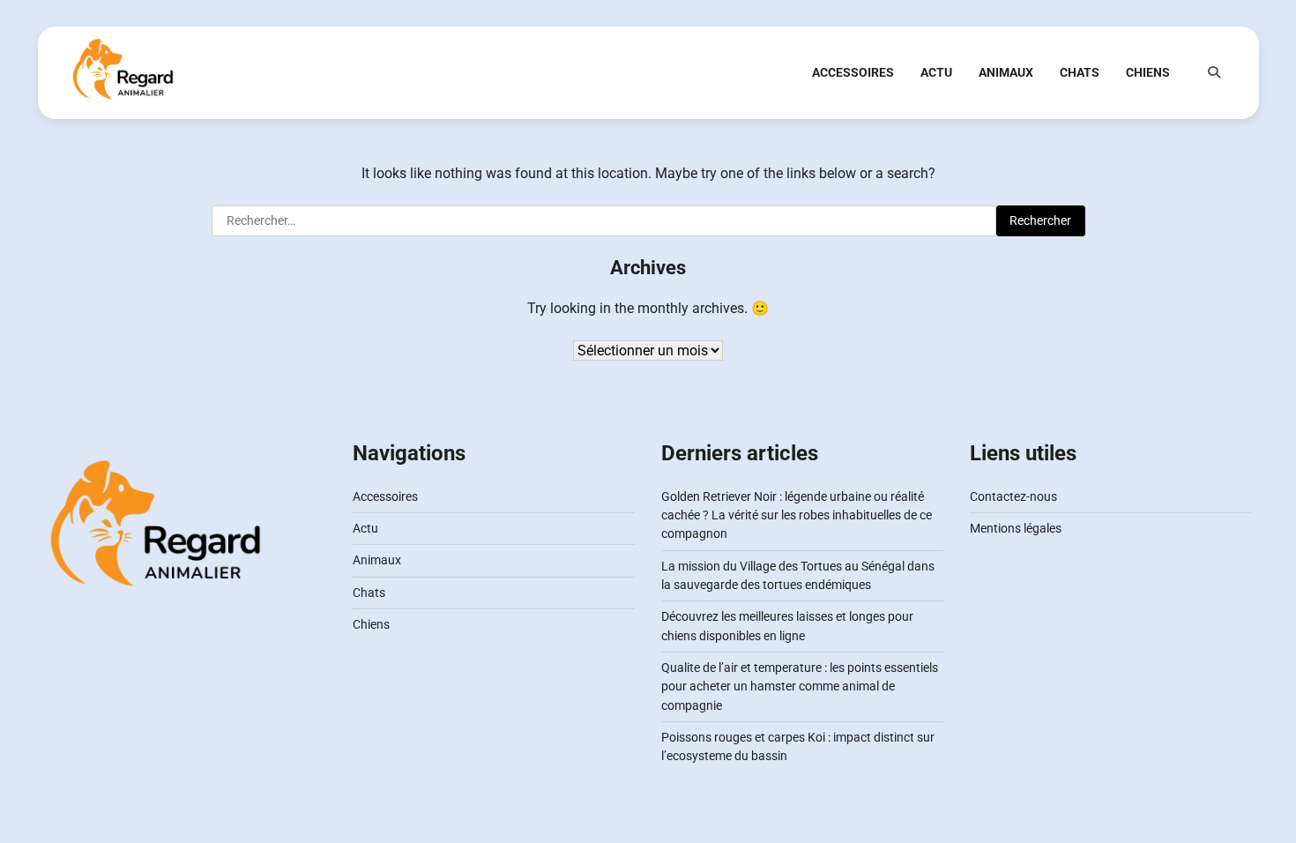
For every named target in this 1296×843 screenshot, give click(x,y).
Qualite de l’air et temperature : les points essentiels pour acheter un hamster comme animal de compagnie (799, 686)
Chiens (1148, 72)
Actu (936, 72)
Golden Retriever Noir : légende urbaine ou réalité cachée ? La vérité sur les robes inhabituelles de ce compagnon (796, 515)
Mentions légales (1015, 528)
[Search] (1214, 72)
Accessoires (853, 72)
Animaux (1006, 72)
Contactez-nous (1013, 496)
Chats (1079, 72)
